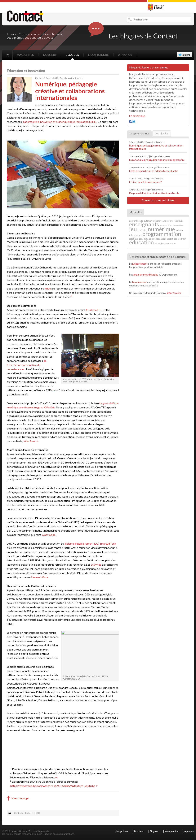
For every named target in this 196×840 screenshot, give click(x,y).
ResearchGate (39, 577)
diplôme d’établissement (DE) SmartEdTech (90, 543)
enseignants (144, 224)
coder (169, 221)
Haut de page (20, 798)
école (176, 238)
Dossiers (49, 54)
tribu (48, 288)
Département (139, 263)
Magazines (25, 54)
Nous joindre (98, 54)
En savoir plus (137, 115)
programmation (161, 233)
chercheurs (160, 221)
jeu (133, 229)
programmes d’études (145, 274)
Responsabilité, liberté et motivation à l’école (154, 193)
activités (96, 564)
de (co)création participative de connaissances (27, 365)
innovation (178, 225)
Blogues (72, 54)
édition (182, 238)
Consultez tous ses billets (158, 200)
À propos (125, 54)
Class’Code (49, 534)
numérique (161, 229)
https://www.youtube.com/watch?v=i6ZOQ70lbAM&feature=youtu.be (52, 785)
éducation (141, 242)
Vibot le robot (31, 441)
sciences (156, 238)
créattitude (178, 221)
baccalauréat (139, 282)
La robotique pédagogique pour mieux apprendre (157, 159)
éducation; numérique (165, 243)
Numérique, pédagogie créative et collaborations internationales (156, 147)
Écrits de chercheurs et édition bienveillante (153, 170)
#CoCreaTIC (93, 309)
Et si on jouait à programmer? (145, 182)
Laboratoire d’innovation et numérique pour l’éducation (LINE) (59, 121)
